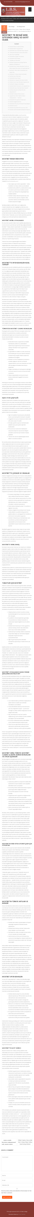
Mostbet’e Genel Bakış (14, 58)
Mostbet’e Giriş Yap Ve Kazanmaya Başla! (19, 103)
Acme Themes (21, 1214)
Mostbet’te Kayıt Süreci (15, 78)
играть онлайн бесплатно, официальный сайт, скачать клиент (9, 1142)
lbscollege (11, 26)
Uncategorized (21, 26)
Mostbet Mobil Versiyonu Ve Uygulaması (19, 86)
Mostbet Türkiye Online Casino (16, 94)
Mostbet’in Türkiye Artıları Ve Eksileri (18, 74)
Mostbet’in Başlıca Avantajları (16, 84)
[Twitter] (15, 4)
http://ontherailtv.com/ (12, 181)
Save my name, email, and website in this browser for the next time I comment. (16, 1191)
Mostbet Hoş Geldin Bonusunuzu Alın (18, 107)
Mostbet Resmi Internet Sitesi (16, 46)
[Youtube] (18, 4)
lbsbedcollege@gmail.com (22, 1)
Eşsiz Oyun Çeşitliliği (14, 54)
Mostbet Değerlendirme (15, 101)
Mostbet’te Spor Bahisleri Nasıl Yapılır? (18, 50)
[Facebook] (12, 4)
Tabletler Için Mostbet (14, 60)
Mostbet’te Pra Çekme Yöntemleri (17, 99)
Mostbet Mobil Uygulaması (16, 48)
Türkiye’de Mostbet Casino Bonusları (18, 52)
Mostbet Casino (13, 105)
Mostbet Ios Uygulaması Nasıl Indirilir (18, 80)
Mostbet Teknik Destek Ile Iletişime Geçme (19, 109)
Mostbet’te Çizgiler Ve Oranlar (16, 56)
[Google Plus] (21, 4)
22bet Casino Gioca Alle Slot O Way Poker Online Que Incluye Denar (25, 1142)
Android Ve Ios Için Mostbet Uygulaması (19, 82)
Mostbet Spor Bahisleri (15, 76)
